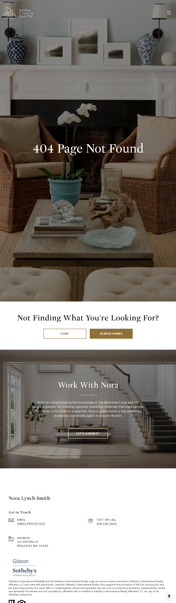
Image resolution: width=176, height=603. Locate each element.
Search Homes (111, 333)
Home (65, 333)
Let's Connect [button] (88, 433)
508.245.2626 (107, 523)
